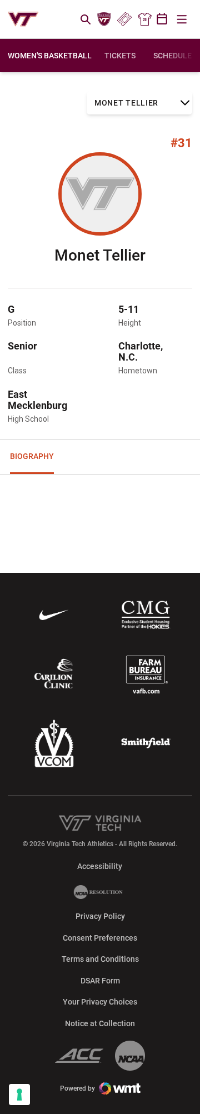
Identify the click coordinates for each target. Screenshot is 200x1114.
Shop (144, 19)
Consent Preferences (100, 937)
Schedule (172, 55)
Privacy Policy (100, 916)
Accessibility (99, 866)
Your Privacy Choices (100, 1001)
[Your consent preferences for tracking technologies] (19, 1094)
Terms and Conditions (100, 959)
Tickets (124, 19)
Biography (32, 456)
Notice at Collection (100, 1023)
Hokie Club (104, 19)
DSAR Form (100, 980)
